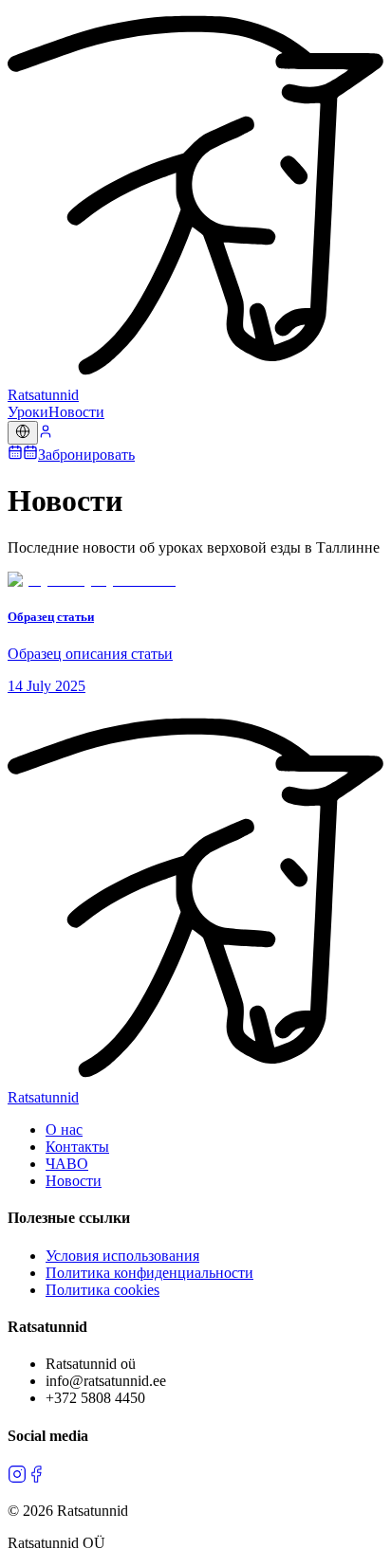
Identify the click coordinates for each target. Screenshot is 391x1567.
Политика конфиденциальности (149, 1273)
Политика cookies (102, 1290)
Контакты (77, 1147)
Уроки (28, 412)
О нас (64, 1129)
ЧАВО (67, 1164)
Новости (76, 412)
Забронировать (86, 454)
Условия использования (122, 1256)
